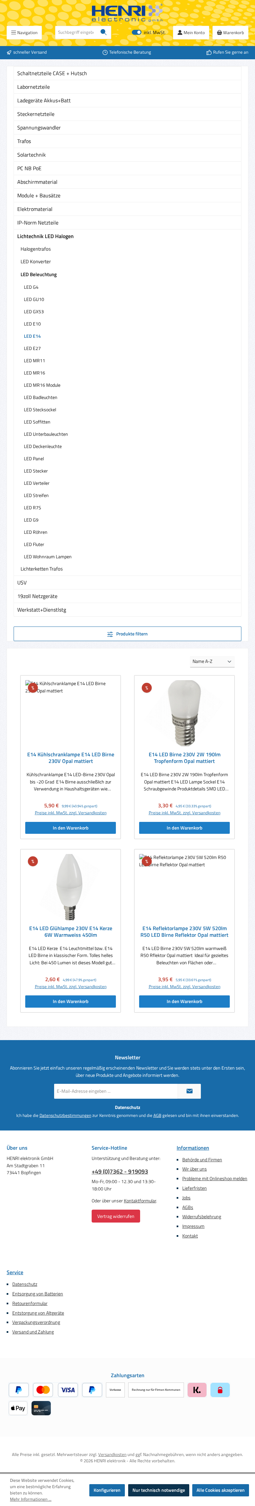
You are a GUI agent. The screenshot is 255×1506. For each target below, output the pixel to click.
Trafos (24, 141)
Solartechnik (31, 155)
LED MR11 (34, 360)
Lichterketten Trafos (42, 569)
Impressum (193, 1226)
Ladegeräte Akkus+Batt (44, 100)
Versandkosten (112, 1454)
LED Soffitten (37, 421)
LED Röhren (35, 531)
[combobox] (76, 32)
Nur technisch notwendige (158, 1490)
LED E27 (32, 348)
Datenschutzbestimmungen (65, 1116)
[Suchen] (103, 32)
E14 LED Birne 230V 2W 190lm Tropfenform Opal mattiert (184, 758)
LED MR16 (34, 372)
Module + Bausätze (38, 195)
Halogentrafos (36, 249)
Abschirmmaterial (37, 182)
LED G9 (31, 519)
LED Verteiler (36, 482)
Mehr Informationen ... (30, 1499)
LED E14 (32, 335)
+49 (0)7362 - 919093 (120, 1171)
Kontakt (190, 1235)
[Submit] (189, 1091)
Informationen (193, 1148)
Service (15, 1272)
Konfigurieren (107, 1490)
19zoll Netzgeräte (37, 596)
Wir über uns (194, 1169)
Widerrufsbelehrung (201, 1216)
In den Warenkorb (71, 827)
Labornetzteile (33, 87)
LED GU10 (34, 299)
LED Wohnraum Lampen (48, 556)
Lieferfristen (194, 1188)
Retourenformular (29, 1303)
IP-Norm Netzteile (37, 222)
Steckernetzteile (35, 114)
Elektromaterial (34, 209)
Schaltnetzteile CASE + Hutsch (52, 73)
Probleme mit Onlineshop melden (214, 1178)
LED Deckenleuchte (43, 446)
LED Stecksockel (40, 409)
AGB (157, 1116)
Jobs (186, 1197)
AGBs (187, 1207)
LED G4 (31, 286)
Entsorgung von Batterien (37, 1293)
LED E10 (32, 323)
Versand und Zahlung (33, 1331)
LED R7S (32, 507)
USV (22, 582)
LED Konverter (36, 261)
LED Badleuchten (40, 397)
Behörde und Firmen (202, 1159)
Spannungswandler (39, 127)
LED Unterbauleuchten (46, 433)
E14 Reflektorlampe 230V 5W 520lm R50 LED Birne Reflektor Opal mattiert (184, 931)
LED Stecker (36, 470)
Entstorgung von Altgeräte (38, 1313)
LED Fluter (34, 544)
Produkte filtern (131, 633)
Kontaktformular (140, 1200)
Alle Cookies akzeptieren (221, 1490)
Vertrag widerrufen (115, 1216)
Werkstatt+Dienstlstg (41, 610)
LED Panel (34, 458)
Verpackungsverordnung (36, 1322)
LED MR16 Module (42, 384)
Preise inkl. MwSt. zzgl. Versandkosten (71, 813)
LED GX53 (34, 311)
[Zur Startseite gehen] (127, 13)
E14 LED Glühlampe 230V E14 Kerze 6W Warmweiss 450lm (70, 931)
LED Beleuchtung (39, 274)
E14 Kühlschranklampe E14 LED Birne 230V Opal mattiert (70, 758)
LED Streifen (36, 495)
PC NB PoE (29, 168)
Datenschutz (24, 1284)
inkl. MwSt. (149, 32)
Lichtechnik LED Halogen (45, 236)
